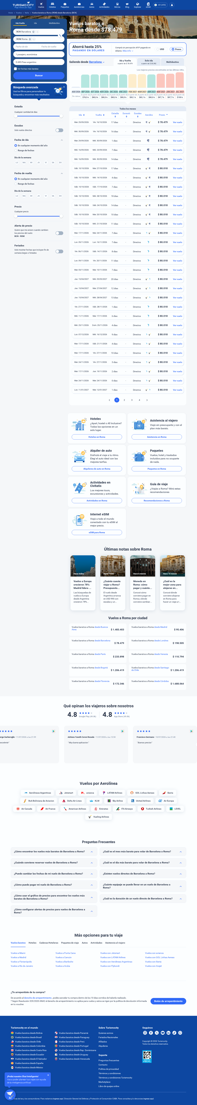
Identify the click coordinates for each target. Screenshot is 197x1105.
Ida (35, 23)
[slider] (15, 116)
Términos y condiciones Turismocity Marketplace (115, 1079)
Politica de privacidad (108, 1069)
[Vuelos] (23, 5)
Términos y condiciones (109, 1073)
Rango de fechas (26, 150)
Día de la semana (22, 157)
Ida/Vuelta (20, 23)
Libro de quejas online (108, 1086)
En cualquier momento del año (33, 145)
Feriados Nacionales (108, 1037)
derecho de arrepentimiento (38, 998)
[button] (171, 4)
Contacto (102, 1064)
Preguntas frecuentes (108, 1060)
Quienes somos (105, 1033)
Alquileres (103, 1046)
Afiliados (102, 1041)
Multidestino (54, 23)
